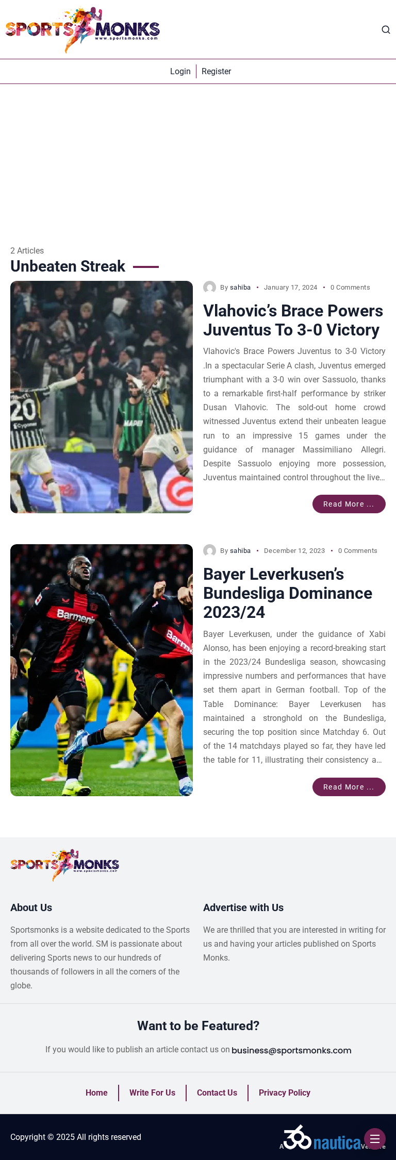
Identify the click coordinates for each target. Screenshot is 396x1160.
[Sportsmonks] (82, 29)
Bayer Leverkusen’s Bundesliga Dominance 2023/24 (287, 593)
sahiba (240, 287)
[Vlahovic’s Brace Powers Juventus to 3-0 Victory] (101, 397)
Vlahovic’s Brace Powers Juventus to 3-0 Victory (293, 320)
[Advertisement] (198, 161)
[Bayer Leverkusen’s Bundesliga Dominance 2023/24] (101, 670)
